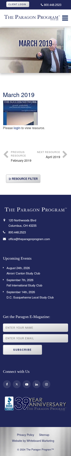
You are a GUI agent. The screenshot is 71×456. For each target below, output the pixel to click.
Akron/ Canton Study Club (23, 270)
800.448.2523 (52, 5)
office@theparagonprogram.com (29, 239)
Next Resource (48, 154)
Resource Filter (24, 179)
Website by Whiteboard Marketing (33, 441)
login (17, 128)
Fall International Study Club (24, 282)
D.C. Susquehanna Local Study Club (30, 294)
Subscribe (22, 350)
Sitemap (44, 435)
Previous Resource (21, 156)
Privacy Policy (25, 435)
